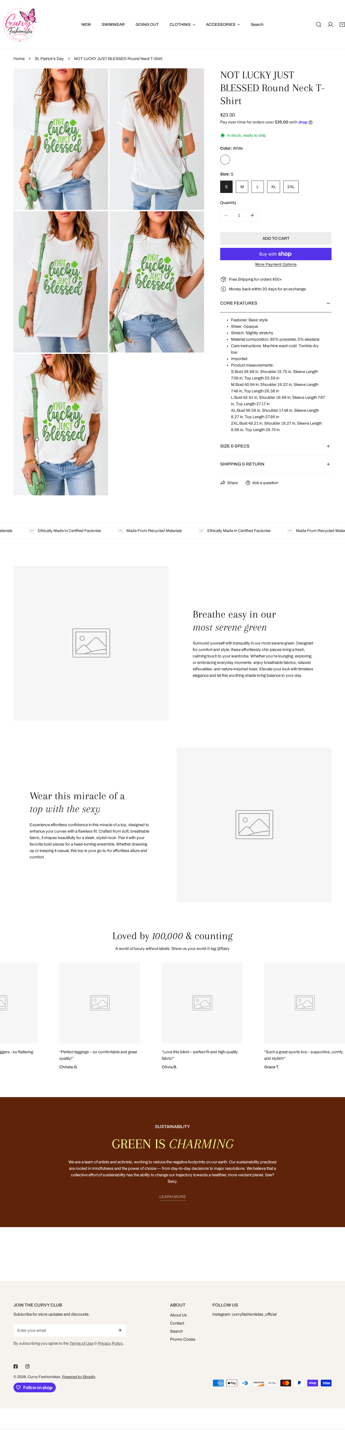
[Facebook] (16, 1366)
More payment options (276, 264)
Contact (177, 1323)
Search (176, 1331)
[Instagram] (27, 1366)
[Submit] (119, 1330)
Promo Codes (182, 1339)
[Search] (319, 24)
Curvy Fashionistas (44, 1377)
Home (19, 59)
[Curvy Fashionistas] (19, 24)
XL (273, 187)
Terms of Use (81, 1343)
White (225, 159)
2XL (291, 187)
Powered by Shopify (78, 1377)
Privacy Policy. (110, 1343)
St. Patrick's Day (49, 59)
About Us (178, 1315)
